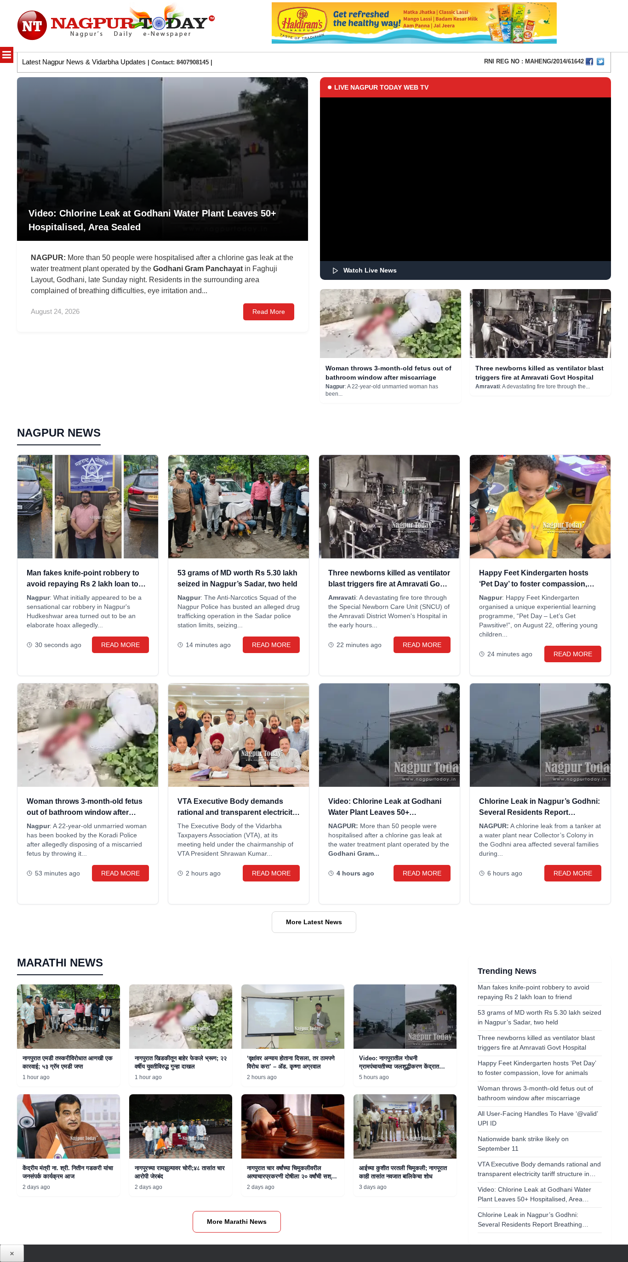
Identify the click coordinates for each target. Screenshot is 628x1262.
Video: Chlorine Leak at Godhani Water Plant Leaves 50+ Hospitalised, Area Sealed (384, 812)
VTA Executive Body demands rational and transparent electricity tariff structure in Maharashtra (237, 812)
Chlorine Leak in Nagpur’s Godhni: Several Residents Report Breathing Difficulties (539, 812)
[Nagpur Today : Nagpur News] (117, 26)
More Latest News (314, 922)
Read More (268, 311)
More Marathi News (237, 1221)
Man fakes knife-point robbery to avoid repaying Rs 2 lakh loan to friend (83, 584)
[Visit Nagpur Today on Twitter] (600, 61)
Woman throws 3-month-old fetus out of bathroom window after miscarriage (85, 812)
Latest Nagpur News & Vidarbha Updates (84, 62)
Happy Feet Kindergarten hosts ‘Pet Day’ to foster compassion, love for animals (533, 584)
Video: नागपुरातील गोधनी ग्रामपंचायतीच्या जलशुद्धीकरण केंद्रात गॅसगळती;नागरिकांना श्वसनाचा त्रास (399, 1066)
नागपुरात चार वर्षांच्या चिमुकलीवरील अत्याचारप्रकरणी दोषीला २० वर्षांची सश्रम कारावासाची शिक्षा (292, 1176)
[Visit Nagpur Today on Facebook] (589, 61)
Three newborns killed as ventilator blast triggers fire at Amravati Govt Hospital (389, 584)
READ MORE (120, 644)
